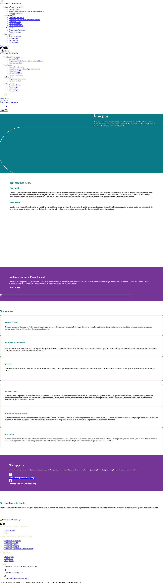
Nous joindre (13, 91)
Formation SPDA (15, 71)
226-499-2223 (18, 572)
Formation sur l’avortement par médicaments (24, 69)
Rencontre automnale (16, 67)
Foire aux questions (16, 63)
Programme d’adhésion (17, 79)
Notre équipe (13, 87)
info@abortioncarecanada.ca (19, 578)
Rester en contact (15, 81)
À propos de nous (15, 85)
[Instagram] (1, 524)
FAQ (6, 533)
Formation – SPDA (11, 543)
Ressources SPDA (15, 73)
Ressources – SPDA (11, 545)
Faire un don (13, 89)
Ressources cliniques (16, 75)
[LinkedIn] (4, 524)
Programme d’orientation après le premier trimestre (26, 61)
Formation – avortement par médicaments (18, 549)
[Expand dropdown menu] (22, 57)
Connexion (4, 100)
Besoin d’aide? (14, 59)
